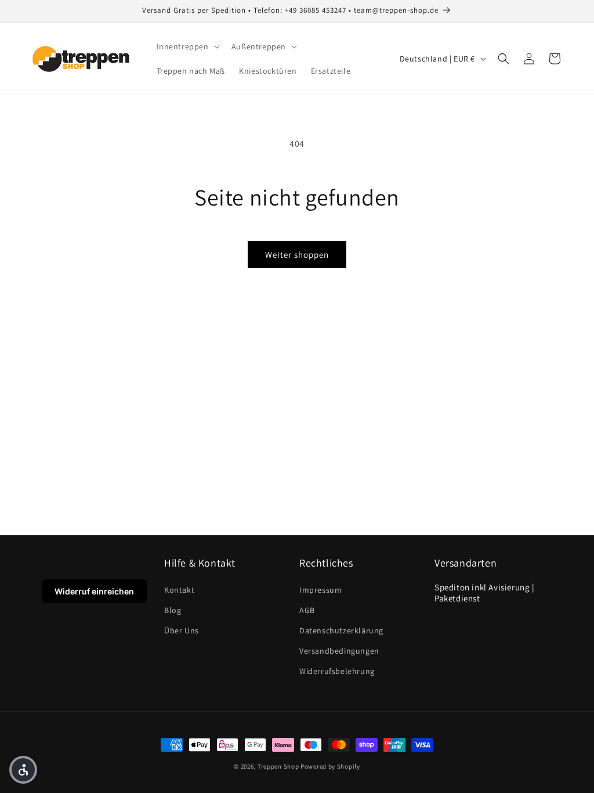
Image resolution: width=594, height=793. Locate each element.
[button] (187, 46)
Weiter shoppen (297, 254)
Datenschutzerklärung (341, 630)
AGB (307, 610)
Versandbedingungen (339, 651)
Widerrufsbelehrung (337, 671)
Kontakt (179, 590)
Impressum (320, 590)
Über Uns (181, 630)
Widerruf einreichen (94, 591)
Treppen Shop (278, 766)
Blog (172, 610)
